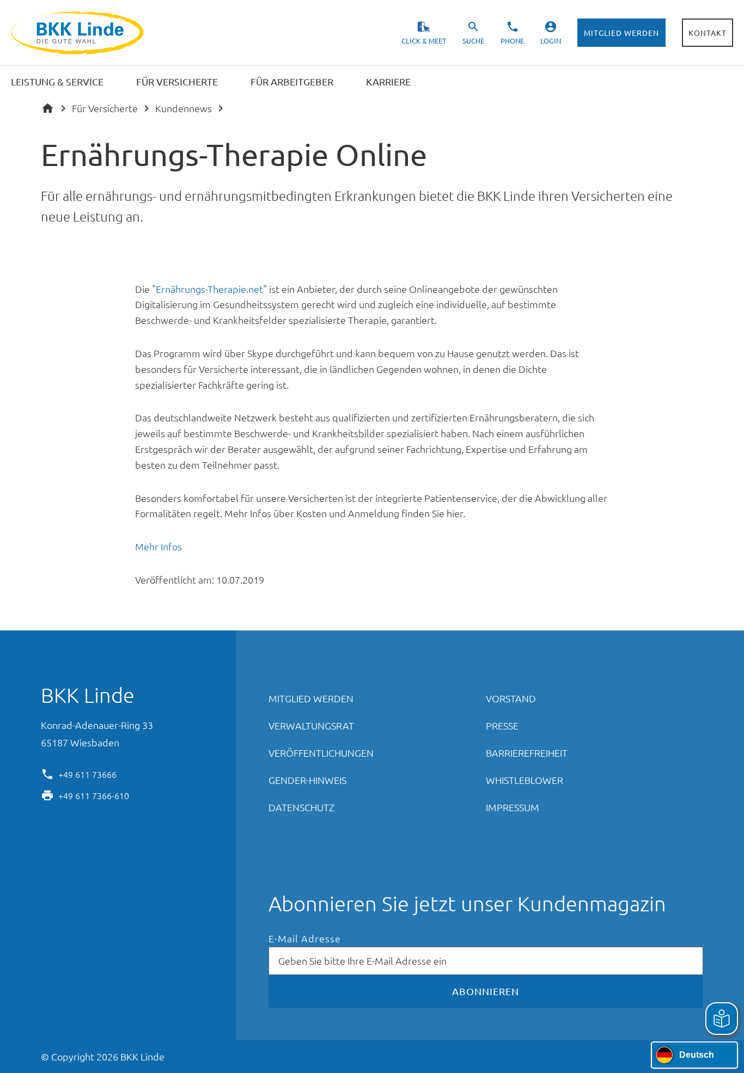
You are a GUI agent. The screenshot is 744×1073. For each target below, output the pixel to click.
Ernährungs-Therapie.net (209, 289)
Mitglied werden (621, 33)
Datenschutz (301, 807)
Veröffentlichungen (321, 752)
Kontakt (707, 33)
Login (550, 40)
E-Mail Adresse (305, 939)
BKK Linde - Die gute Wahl (79, 32)
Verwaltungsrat (311, 725)
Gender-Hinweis (307, 780)
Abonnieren (485, 991)
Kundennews (183, 108)
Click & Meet (423, 40)
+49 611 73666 (87, 773)
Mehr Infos (158, 546)
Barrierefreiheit (527, 752)
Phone (512, 40)
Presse (502, 725)
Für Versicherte (105, 108)
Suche (473, 40)
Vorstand (511, 698)
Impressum (512, 807)
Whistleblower (524, 780)
